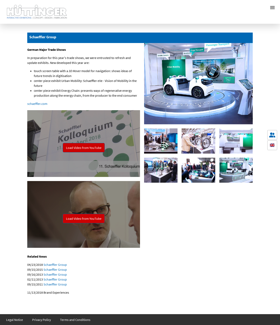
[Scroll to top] (272, 316)
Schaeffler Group (55, 265)
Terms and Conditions (75, 320)
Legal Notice (14, 320)
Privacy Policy (41, 320)
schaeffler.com (37, 104)
